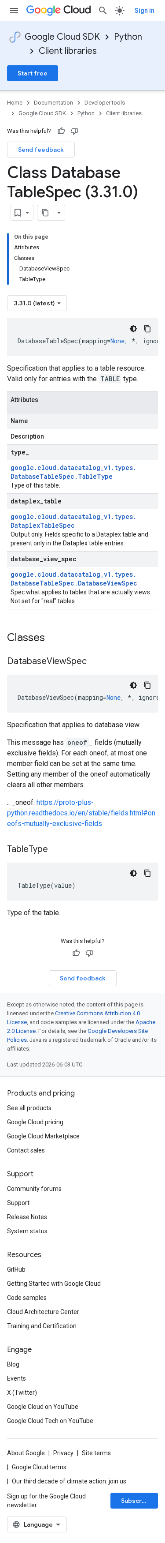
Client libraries (68, 50)
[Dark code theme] (133, 329)
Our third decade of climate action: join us (69, 1481)
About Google (26, 1453)
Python (128, 36)
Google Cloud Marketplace (43, 1136)
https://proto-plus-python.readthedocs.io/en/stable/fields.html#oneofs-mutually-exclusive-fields (81, 813)
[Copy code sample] (147, 329)
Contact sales (26, 1150)
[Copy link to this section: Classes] (56, 638)
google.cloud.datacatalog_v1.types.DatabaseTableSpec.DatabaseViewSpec (74, 578)
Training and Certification (42, 1325)
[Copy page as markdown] (45, 212)
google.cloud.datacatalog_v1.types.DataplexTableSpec (73, 520)
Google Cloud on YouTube (42, 1406)
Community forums (34, 1188)
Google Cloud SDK (62, 36)
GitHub (16, 1269)
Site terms (96, 1453)
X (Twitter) (22, 1392)
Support (18, 1202)
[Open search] (103, 10)
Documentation (53, 102)
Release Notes (27, 1216)
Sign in (144, 10)
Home (14, 102)
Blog (13, 1364)
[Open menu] (14, 10)
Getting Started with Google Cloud (54, 1283)
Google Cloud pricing (35, 1122)
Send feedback (41, 150)
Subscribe (136, 1501)
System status (27, 1231)
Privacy (63, 1453)
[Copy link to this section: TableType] (57, 850)
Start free (33, 73)
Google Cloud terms (39, 1467)
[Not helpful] (74, 131)
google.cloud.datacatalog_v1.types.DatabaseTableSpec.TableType (73, 472)
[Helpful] (61, 131)
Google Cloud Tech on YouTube (50, 1420)
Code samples (27, 1297)
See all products (29, 1107)
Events (16, 1378)
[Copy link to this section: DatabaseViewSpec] (95, 662)
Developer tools (104, 102)
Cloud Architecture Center (43, 1311)
